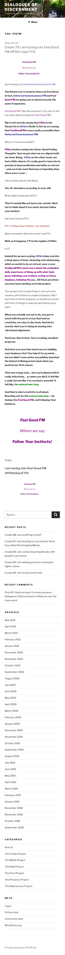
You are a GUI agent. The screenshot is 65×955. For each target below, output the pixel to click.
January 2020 (12, 723)
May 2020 (10, 697)
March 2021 (11, 633)
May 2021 (10, 620)
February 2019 (13, 795)
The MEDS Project (15, 860)
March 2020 (11, 710)
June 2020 (10, 691)
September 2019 (14, 749)
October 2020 (12, 665)
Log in (8, 906)
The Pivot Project (14, 873)
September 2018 (14, 827)
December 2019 (14, 730)
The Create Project (15, 853)
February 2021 (13, 639)
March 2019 (11, 788)
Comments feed (14, 918)
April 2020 (11, 704)
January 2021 (12, 646)
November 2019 (14, 736)
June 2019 (10, 769)
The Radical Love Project (18, 886)
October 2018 (12, 821)
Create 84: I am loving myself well (23, 572)
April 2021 (10, 626)
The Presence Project (17, 879)
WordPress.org (13, 925)
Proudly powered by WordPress (20, 947)
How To (9, 847)
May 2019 (10, 775)
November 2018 (14, 814)
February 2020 (13, 717)
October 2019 (12, 743)
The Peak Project (14, 866)
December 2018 (14, 808)
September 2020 (14, 672)
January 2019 (12, 801)
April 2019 (10, 782)
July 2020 (10, 685)
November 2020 (14, 659)
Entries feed (11, 912)
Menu (34, 22)
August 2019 (12, 756)
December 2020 (14, 652)
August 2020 (12, 678)
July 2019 (10, 762)
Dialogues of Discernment (21, 7)
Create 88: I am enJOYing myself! (23, 534)
